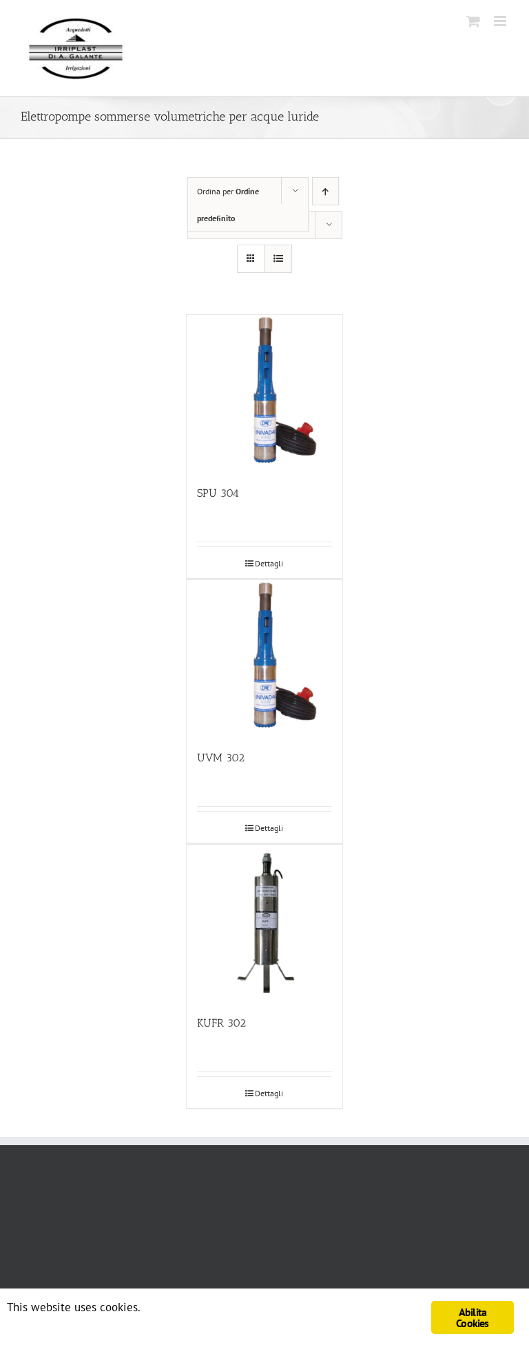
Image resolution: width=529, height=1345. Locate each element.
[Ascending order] (325, 191)
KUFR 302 (221, 1022)
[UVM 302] (265, 658)
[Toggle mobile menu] (501, 21)
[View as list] (277, 258)
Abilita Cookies (472, 1317)
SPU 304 (218, 493)
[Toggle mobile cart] (473, 21)
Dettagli (269, 563)
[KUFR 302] (265, 923)
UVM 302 (221, 757)
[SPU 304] (265, 393)
